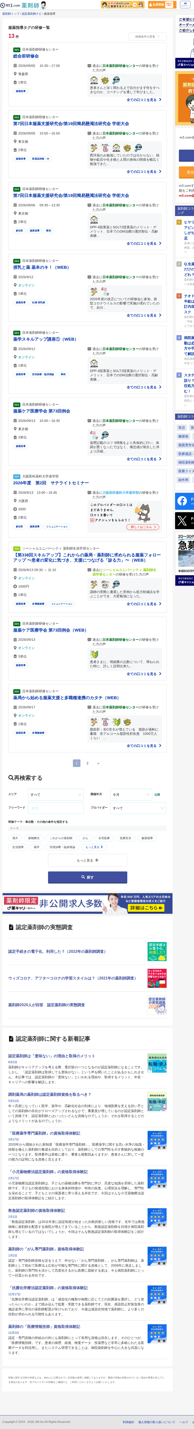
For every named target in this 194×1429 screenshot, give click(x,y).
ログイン (185, 6)
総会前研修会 (26, 56)
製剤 (48, 230)
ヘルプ (184, 1422)
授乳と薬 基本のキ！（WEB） (42, 267)
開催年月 (96, 794)
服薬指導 (21, 91)
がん (85, 838)
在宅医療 (104, 838)
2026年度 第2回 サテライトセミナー (51, 483)
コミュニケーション (57, 526)
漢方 (15, 838)
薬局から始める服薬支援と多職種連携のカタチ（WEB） (67, 697)
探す (90, 877)
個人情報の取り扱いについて (156, 1422)
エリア (12, 794)
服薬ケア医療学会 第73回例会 (41, 411)
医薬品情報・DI (40, 158)
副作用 (183, 480)
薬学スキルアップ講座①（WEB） (46, 339)
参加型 (19, 230)
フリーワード (16, 807)
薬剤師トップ (10, 13)
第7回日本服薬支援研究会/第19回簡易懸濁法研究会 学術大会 (71, 123)
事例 (63, 374)
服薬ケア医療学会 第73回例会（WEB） (51, 630)
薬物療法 (34, 838)
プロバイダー (99, 807)
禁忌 (181, 427)
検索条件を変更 (145, 36)
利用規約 (128, 1422)
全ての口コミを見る (142, 100)
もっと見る (92, 847)
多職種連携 (38, 603)
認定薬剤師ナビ (32, 13)
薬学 (37, 847)
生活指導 (18, 847)
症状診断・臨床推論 (43, 374)
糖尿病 (183, 436)
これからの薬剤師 (61, 838)
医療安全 (125, 838)
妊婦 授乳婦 (38, 302)
